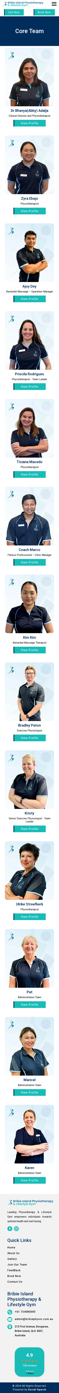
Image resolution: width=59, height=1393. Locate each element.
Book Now (44, 12)
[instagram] (16, 1228)
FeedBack (13, 1270)
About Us (13, 1253)
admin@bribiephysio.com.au (34, 1319)
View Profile (29, 123)
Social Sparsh (37, 1389)
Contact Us (14, 1281)
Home (11, 1247)
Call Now (14, 12)
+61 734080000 (25, 1311)
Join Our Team (17, 1264)
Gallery (12, 1258)
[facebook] (9, 1228)
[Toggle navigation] (54, 4)
